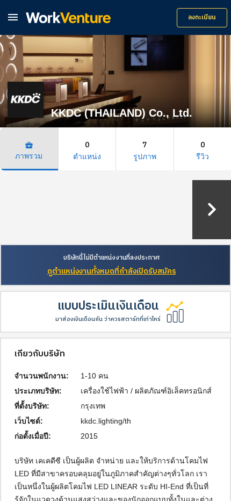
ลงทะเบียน (202, 17)
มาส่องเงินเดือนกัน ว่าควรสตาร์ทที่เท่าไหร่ (108, 319)
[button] (13, 17)
